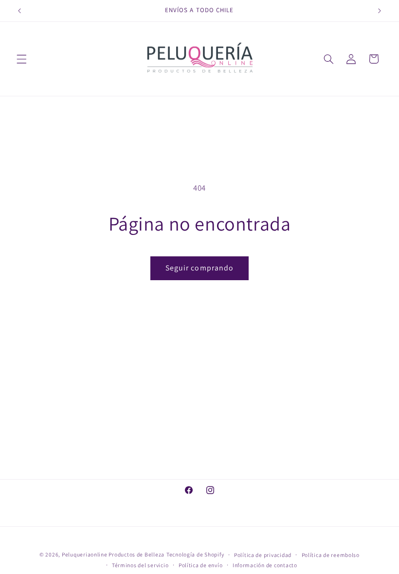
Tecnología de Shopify (195, 554)
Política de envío (201, 565)
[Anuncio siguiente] (379, 10)
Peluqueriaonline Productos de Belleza (113, 554)
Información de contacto (265, 565)
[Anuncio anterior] (19, 10)
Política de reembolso (331, 554)
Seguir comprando (199, 268)
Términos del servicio (140, 565)
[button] (21, 59)
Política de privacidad (262, 554)
